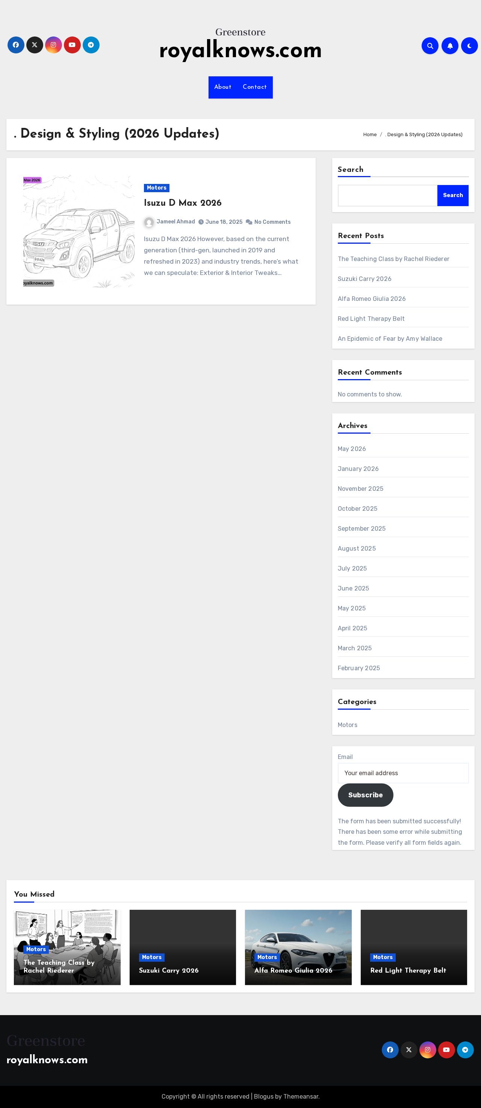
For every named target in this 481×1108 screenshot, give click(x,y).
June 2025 (353, 588)
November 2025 (361, 488)
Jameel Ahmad (176, 222)
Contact (255, 87)
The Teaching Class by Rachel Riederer (393, 259)
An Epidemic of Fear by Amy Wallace (390, 338)
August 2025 (357, 548)
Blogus (264, 1096)
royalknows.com (240, 51)
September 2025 (362, 528)
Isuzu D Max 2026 (183, 203)
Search (351, 170)
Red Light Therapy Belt (371, 318)
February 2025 (359, 668)
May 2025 (352, 608)
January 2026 (358, 468)
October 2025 (357, 508)
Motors (156, 188)
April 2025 (353, 628)
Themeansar (300, 1096)
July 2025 (352, 568)
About (223, 87)
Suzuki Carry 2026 (365, 278)
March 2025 (355, 648)
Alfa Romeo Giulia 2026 (372, 298)
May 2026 (352, 448)
